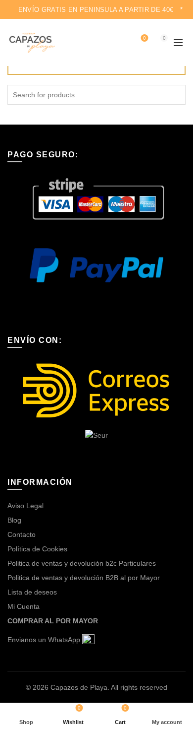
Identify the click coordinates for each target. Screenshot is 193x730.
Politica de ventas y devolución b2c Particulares (81, 563)
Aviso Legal (25, 506)
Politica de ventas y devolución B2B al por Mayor (83, 578)
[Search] (118, 42)
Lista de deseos (32, 592)
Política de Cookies (37, 549)
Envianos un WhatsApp (44, 640)
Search (176, 95)
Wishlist (144, 38)
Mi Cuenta (23, 606)
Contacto (21, 534)
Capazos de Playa (78, 687)
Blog (14, 520)
